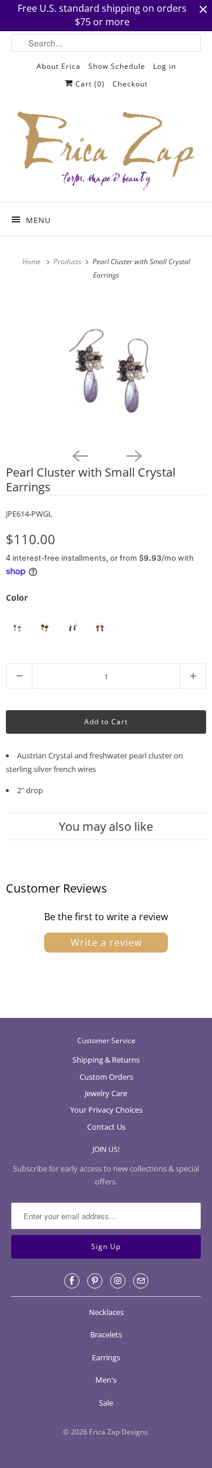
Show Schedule (116, 66)
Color (17, 597)
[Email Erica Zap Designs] (140, 1281)
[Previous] (79, 455)
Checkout (130, 84)
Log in (164, 66)
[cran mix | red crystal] (100, 627)
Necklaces (106, 1312)
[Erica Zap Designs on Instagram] (117, 1281)
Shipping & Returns (106, 1059)
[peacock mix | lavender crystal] (17, 627)
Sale (106, 1402)
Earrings (106, 1357)
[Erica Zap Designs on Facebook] (72, 1281)
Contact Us (106, 1126)
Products (68, 262)
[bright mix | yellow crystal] (44, 627)
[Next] (133, 455)
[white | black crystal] (72, 627)
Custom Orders (106, 1076)
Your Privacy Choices (106, 1109)
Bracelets (106, 1334)
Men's (106, 1379)
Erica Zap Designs (118, 1432)
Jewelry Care (106, 1093)
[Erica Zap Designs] (106, 152)
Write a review (106, 942)
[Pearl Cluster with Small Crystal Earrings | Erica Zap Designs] (106, 369)
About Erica (59, 66)
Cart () (89, 84)
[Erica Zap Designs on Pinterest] (94, 1281)
